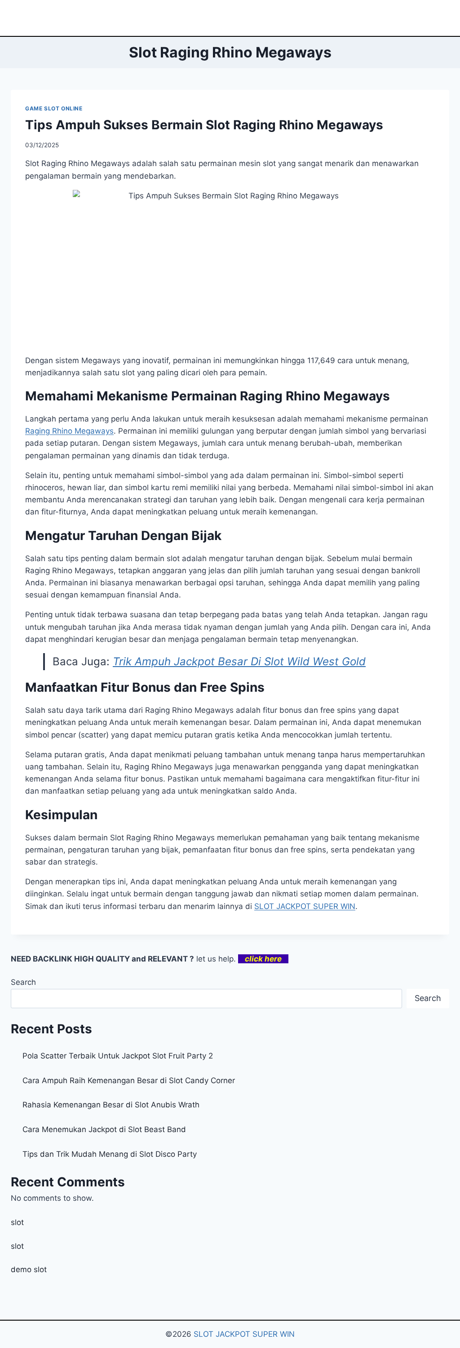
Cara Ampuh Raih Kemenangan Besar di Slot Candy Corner (128, 1080)
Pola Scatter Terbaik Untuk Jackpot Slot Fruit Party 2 (117, 1055)
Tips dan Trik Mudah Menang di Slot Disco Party (109, 1154)
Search (23, 982)
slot (17, 1222)
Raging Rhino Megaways (69, 430)
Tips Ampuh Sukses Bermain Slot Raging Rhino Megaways (204, 124)
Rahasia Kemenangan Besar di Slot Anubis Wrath (110, 1104)
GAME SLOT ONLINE (54, 108)
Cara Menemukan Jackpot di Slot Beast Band (104, 1129)
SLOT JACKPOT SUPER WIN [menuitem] (304, 906)
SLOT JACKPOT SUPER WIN (244, 1334)
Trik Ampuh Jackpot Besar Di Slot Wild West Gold (239, 661)
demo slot (29, 1269)
